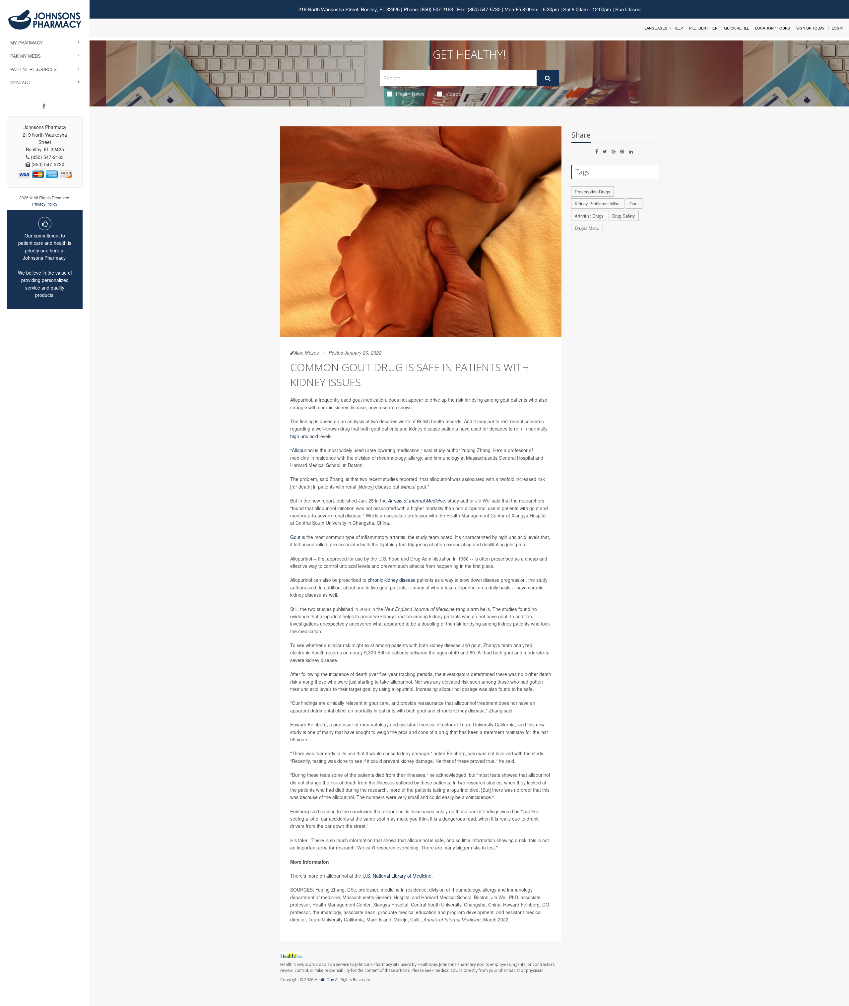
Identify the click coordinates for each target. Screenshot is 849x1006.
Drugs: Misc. (587, 228)
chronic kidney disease (392, 579)
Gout (295, 537)
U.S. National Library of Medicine (396, 875)
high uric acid (304, 436)
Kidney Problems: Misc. (598, 203)
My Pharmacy (26, 42)
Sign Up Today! (810, 28)
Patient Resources (33, 69)
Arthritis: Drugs (589, 216)
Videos (453, 94)
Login (837, 28)
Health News (410, 94)
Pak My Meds (25, 56)
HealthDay (324, 979)
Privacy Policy (44, 204)
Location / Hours (772, 28)
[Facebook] (43, 106)
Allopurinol (303, 450)
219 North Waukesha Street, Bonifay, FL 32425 (349, 9)
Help (678, 28)
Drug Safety (623, 216)
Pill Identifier (703, 28)
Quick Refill (736, 28)
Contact (20, 82)
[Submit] (548, 78)
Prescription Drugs (592, 191)
